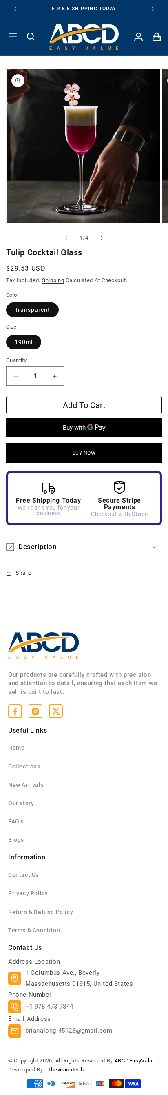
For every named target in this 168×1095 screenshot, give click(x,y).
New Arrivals (26, 785)
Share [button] (23, 573)
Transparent (32, 310)
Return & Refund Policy (40, 912)
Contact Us (23, 875)
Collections (24, 766)
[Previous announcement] (15, 9)
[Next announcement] (153, 9)
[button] (13, 37)
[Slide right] (102, 238)
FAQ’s (16, 821)
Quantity (16, 360)
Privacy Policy (28, 893)
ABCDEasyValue (135, 1060)
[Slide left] (66, 238)
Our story (21, 803)
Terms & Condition (34, 930)
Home (16, 747)
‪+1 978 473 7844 (49, 1006)
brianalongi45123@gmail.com (69, 1030)
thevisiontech (66, 1069)
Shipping (53, 280)
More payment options (84, 453)
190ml (24, 342)
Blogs (16, 840)
